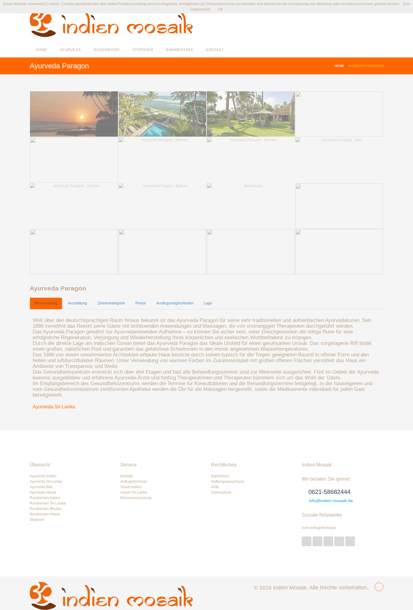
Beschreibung (45, 303)
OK (220, 9)
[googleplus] (317, 541)
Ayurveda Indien (43, 476)
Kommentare (179, 50)
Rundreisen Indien (45, 498)
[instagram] (350, 541)
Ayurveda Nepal (43, 492)
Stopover (143, 50)
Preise (140, 303)
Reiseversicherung (135, 498)
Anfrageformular (133, 481)
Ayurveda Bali (41, 487)
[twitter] (306, 541)
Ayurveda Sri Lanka (54, 406)
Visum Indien (131, 487)
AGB (215, 487)
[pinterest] (339, 541)
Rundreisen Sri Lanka (48, 503)
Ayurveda (70, 50)
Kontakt (214, 50)
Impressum (220, 476)
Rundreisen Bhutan (46, 509)
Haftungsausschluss (227, 481)
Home (41, 50)
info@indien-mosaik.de (331, 500)
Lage (208, 303)
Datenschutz (221, 492)
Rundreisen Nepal (45, 514)
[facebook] (328, 541)
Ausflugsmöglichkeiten (174, 303)
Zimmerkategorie (111, 303)
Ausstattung (77, 303)
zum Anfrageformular (319, 528)
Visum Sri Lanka (133, 492)
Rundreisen (107, 50)
